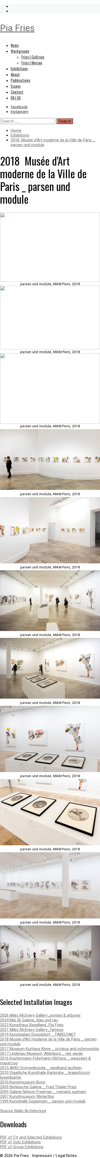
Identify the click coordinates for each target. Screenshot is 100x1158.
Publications (20, 80)
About (15, 74)
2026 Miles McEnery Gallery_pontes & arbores (40, 1015)
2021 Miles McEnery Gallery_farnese (31, 1029)
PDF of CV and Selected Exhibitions (31, 1137)
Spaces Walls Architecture (23, 1110)
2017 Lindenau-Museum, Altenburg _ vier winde (41, 1053)
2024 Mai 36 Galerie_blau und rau (29, 1020)
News (15, 45)
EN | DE (16, 98)
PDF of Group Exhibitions (21, 1146)
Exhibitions (19, 68)
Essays (16, 86)
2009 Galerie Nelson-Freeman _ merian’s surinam (43, 1091)
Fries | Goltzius (32, 57)
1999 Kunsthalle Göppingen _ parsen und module (43, 1101)
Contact (17, 92)
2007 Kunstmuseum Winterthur (27, 1096)
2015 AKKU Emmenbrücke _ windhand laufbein (41, 1067)
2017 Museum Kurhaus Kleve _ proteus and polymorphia (49, 1048)
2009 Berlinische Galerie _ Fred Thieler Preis (38, 1087)
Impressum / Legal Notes (54, 1155)
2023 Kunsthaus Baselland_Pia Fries (31, 1024)
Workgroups (20, 51)
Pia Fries (17, 28)
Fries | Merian (31, 63)
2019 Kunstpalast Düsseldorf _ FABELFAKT (38, 1034)
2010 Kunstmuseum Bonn (22, 1082)
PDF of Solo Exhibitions (20, 1142)
